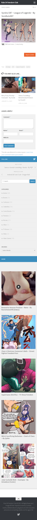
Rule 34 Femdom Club (9, 2)
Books (5, 198)
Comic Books (7, 211)
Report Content (30, 55)
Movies (5, 220)
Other (5, 225)
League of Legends (20, 67)
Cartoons (6, 202)
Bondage (8, 67)
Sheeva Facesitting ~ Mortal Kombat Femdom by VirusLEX (26, 98)
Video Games (5, 7)
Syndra (28, 67)
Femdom (5, 216)
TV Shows (6, 229)
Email (21, 130)
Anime (5, 193)
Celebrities (6, 207)
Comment (6, 117)
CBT (13, 67)
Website (5, 137)
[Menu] (34, 2)
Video (5, 234)
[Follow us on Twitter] (34, 159)
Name (5, 130)
